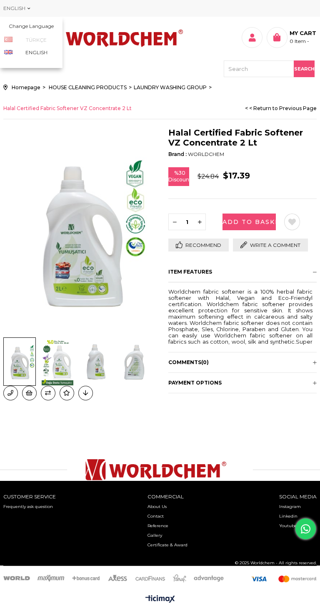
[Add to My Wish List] (29, 393)
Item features (190, 272)
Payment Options (195, 383)
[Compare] (48, 393)
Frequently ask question (28, 506)
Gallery (155, 535)
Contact (156, 516)
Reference (158, 525)
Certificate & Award (168, 545)
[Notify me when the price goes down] (85, 393)
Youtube (288, 525)
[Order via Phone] (10, 393)
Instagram (290, 506)
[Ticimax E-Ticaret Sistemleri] (160, 599)
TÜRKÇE (36, 40)
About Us (157, 506)
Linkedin (288, 516)
